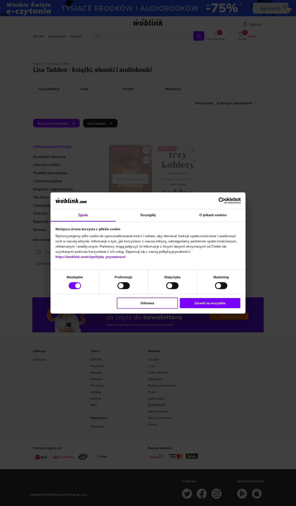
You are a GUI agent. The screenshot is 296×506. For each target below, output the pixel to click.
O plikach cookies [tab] (213, 215)
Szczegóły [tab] (148, 215)
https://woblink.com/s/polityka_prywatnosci (90, 257)
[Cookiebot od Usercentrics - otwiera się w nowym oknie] (222, 200)
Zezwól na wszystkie (210, 303)
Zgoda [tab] (83, 215)
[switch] (123, 285)
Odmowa (147, 303)
